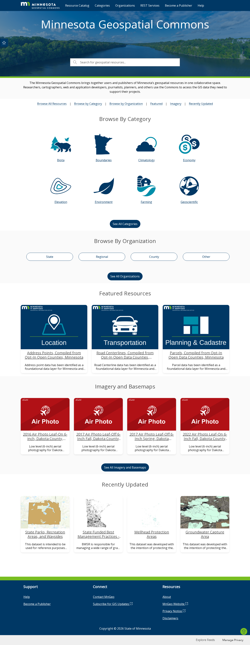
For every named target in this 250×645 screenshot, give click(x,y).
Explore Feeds (205, 640)
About (167, 597)
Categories (102, 5)
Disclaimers (170, 618)
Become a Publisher (178, 5)
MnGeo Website (174, 604)
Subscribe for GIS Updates (111, 604)
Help (201, 5)
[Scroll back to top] (243, 631)
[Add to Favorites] (4, 42)
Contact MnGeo (103, 597)
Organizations (125, 5)
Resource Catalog (77, 5)
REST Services (149, 5)
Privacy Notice (173, 611)
